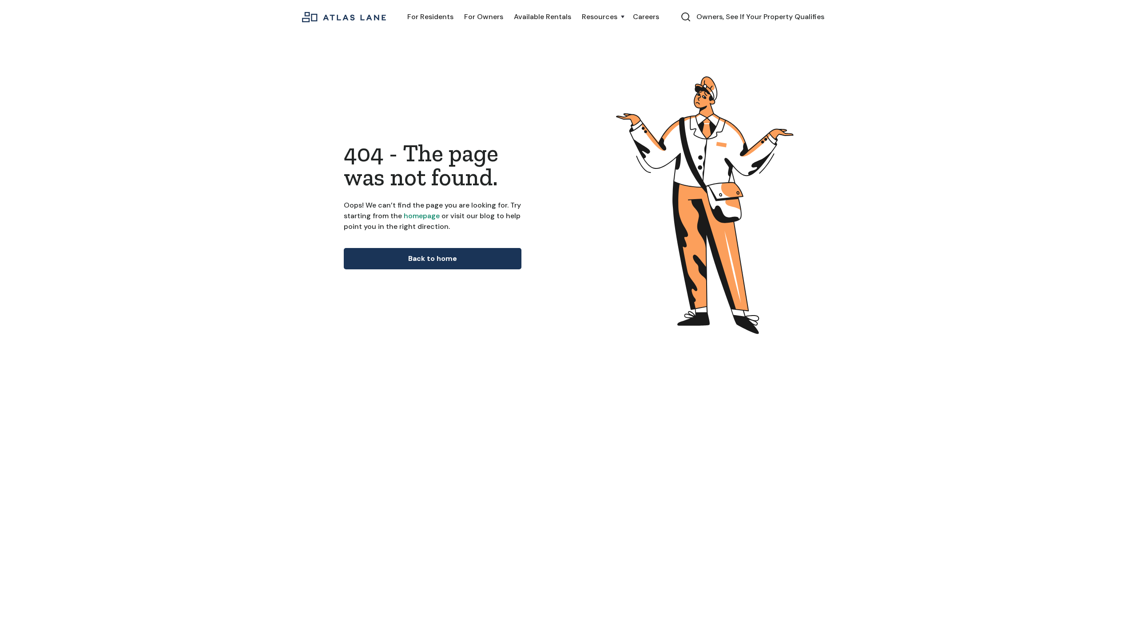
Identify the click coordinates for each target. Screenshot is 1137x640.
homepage (421, 215)
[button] (602, 17)
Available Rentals (542, 16)
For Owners (483, 16)
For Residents (430, 16)
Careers (646, 16)
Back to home (432, 258)
